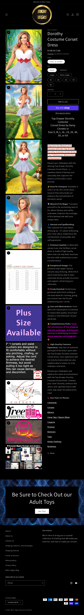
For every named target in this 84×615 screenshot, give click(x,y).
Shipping (50, 54)
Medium (64, 70)
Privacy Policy (10, 565)
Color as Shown (56, 62)
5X (74, 80)
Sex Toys (42, 511)
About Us (9, 536)
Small (52, 70)
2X (51, 80)
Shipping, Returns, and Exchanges (19, 546)
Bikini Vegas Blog (12, 570)
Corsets (50, 407)
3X (58, 80)
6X (51, 85)
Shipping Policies (12, 551)
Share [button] (52, 453)
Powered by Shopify (25, 610)
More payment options (63, 113)
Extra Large (64, 75)
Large (52, 75)
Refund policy (10, 560)
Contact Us (9, 541)
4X (66, 80)
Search (8, 531)
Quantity (50, 90)
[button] (6, 14)
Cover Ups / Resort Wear (58, 417)
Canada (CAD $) (13, 602)
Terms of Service (12, 556)
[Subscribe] (42, 582)
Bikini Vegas (14, 610)
